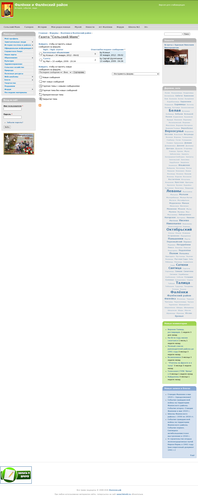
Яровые (179, 316)
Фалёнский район (179, 295)
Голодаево (187, 140)
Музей (78, 27)
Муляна (172, 212)
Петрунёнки (184, 244)
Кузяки (179, 185)
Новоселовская (175, 226)
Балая (180, 99)
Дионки (180, 146)
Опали (178, 233)
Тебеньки (169, 286)
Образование (10, 58)
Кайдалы (171, 168)
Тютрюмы (188, 286)
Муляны (181, 212)
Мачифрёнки (183, 200)
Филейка (170, 298)
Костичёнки (174, 179)
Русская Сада (181, 259)
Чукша (190, 302)
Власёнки (178, 134)
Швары (179, 307)
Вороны (177, 137)
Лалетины (179, 188)
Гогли (178, 140)
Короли (178, 176)
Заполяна (185, 159)
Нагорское (170, 217)
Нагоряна (181, 217)
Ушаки (183, 289)
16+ (146, 27)
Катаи (189, 168)
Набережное (185, 215)
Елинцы (172, 151)
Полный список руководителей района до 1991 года (181, 349)
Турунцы (179, 286)
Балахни (173, 99)
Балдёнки (189, 99)
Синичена (188, 271)
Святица (174, 268)
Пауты (187, 239)
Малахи (183, 194)
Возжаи (169, 137)
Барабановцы (173, 101)
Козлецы (171, 174)
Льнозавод (187, 191)
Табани (171, 283)
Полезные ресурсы (13, 74)
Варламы (187, 120)
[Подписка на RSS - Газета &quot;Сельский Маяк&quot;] (40, 106)
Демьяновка (170, 146)
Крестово (179, 182)
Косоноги (187, 176)
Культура (9, 61)
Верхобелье (187, 128)
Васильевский (175, 122)
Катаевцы (180, 168)
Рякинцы (178, 262)
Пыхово (189, 256)
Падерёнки (186, 236)
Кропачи (171, 185)
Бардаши (169, 104)
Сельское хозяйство (14, 67)
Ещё (192, 455)
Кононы (170, 176)
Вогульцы (189, 134)
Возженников (174, 357)
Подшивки (9, 86)
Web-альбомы (11, 77)
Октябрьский (179, 229)
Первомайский (174, 242)
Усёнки (175, 289)
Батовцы (176, 107)
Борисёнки (178, 117)
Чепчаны (169, 302)
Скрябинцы (183, 274)
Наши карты (10, 55)
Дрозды (170, 148)
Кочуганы (185, 179)
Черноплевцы (180, 302)
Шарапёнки (170, 307)
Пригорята (170, 256)
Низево (184, 220)
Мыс (188, 212)
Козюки (179, 174)
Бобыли (179, 114)
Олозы (171, 233)
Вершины (189, 131)
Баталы (190, 104)
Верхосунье (174, 131)
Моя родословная (60, 27)
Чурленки (173, 304)
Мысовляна (172, 214)
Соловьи (169, 280)
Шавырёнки (184, 304)
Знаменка (172, 165)
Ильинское (184, 165)
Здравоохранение (13, 64)
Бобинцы (170, 114)
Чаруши (190, 299)
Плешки (178, 247)
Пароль (8, 114)
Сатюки (182, 264)
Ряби (191, 259)
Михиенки (172, 209)
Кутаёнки (169, 188)
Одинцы (186, 226)
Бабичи (179, 96)
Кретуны (189, 182)
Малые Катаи (186, 197)
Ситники (173, 274)
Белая (175, 110)
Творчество (10, 83)
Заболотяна (175, 154)
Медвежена (175, 203)
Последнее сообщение (112, 50)
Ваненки (178, 120)
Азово (167, 93)
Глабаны (170, 140)
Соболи (180, 277)
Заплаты (190, 157)
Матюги (172, 200)
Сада (172, 265)
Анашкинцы (176, 93)
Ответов (95, 50)
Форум (120, 27)
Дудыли (179, 148)
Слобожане (170, 277)
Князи (188, 171)
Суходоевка (180, 280)
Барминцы (180, 104)
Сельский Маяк (12, 27)
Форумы (54, 33)
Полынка (184, 253)
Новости (90, 27)
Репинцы (169, 259)
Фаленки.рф (115, 490)
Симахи (178, 271)
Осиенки (186, 233)
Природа (8, 70)
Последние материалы (15, 93)
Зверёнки (184, 162)
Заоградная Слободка (175, 157)
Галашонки (187, 137)
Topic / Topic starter (53, 50)
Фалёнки (179, 292)
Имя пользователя (13, 106)
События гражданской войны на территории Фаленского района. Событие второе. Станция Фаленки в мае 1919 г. (180, 405)
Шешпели (172, 310)
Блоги (7, 80)
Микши (185, 203)
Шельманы (189, 307)
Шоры (180, 310)
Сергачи (186, 268)
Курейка (187, 185)
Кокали (188, 174)
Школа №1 (134, 27)
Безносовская (187, 107)
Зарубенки (174, 162)
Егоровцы (188, 148)
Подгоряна (172, 250)
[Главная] (7, 10)
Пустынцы (180, 256)
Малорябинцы (172, 197)
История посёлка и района (17, 45)
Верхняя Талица (173, 128)
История (42, 27)
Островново (173, 236)
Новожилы (187, 224)
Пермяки (171, 245)
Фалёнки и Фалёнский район (75, 33)
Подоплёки (185, 250)
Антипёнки (169, 96)
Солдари (188, 277)
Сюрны (190, 280)
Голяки (170, 143)
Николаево (173, 223)
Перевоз (187, 242)
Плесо (171, 248)
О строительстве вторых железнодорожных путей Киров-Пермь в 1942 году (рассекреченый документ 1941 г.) (181, 444)
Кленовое (180, 171)
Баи (166, 99)
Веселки (169, 134)
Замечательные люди (15, 42)
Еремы (180, 151)
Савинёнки (188, 262)
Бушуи (170, 120)
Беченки (186, 111)
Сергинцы (169, 271)
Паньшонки (175, 238)
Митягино (184, 206)
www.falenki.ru (124, 494)
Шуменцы (170, 313)
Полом (173, 253)
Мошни (181, 209)
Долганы (190, 146)
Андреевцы (188, 93)
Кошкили (169, 182)
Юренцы (180, 313)
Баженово (189, 96)
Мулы (189, 209)
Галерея (28, 27)
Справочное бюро (13, 51)
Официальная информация (17, 48)
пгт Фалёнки (105, 27)
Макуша (174, 194)
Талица (183, 283)
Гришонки (178, 143)
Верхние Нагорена (184, 125)
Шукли (188, 310)
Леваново (189, 188)
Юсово (188, 313)
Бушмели (188, 117)
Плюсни (187, 247)
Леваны (173, 191)
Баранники (186, 101)
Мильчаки (174, 206)
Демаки (188, 143)
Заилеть (185, 154)
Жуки (186, 151)
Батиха (168, 107)
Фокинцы (181, 299)
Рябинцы (169, 262)
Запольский (174, 159)
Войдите (43, 44)
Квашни (170, 171)
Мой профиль (11, 39)
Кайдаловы (173, 377)
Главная (43, 33)
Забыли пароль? (15, 123)
